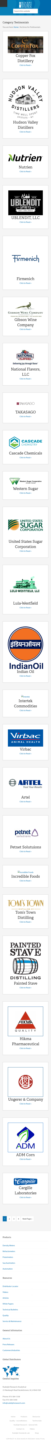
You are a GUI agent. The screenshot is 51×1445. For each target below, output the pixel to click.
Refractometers (9, 1251)
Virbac (25, 749)
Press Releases (8, 1344)
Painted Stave (25, 983)
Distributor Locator (10, 1286)
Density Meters (9, 1245)
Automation (8, 1269)
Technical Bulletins (10, 1309)
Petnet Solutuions (25, 847)
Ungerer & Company (25, 1099)
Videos (5, 1292)
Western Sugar (25, 488)
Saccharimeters (9, 1263)
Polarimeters (8, 1257)
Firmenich (25, 278)
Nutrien (25, 167)
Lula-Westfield (25, 603)
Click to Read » (25, 65)
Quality (6, 1315)
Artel (25, 797)
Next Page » (27, 1219)
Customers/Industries (11, 1350)
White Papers (8, 1303)
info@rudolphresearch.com (14, 1403)
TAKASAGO (25, 412)
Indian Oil (25, 671)
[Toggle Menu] (3, 3)
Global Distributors (12, 1359)
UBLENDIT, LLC (25, 217)
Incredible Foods (25, 876)
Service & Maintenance (12, 1321)
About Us (6, 1338)
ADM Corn (25, 1154)
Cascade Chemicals (25, 453)
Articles (6, 1298)
